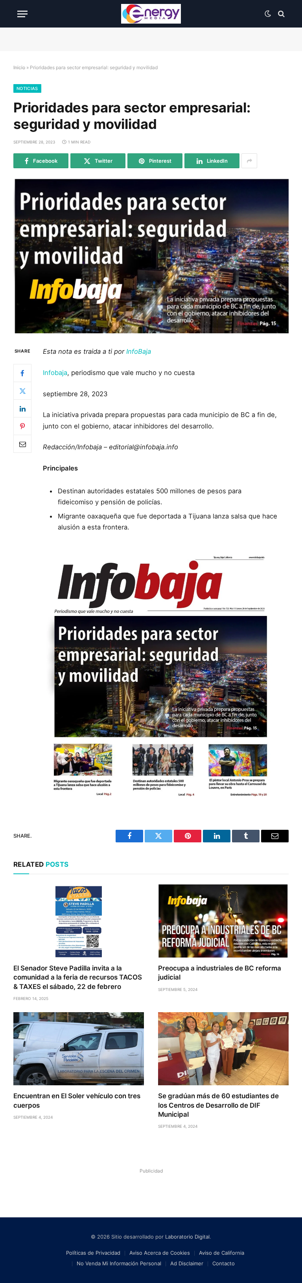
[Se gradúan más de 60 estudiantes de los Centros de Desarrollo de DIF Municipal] (223, 1049)
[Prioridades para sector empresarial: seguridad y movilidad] (151, 255)
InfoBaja (138, 351)
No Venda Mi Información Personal (119, 1263)
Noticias (27, 88)
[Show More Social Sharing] (249, 160)
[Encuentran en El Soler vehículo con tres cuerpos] (78, 1049)
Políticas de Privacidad (93, 1253)
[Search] (280, 14)
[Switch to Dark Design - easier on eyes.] (268, 13)
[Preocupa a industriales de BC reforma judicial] (223, 921)
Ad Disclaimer (186, 1263)
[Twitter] (22, 391)
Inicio (19, 67)
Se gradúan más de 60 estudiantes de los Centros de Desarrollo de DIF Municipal (218, 1105)
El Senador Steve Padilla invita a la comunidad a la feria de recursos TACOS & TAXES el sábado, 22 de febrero (77, 977)
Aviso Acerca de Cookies (159, 1253)
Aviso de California (221, 1253)
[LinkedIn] (22, 408)
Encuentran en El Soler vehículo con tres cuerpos (76, 1100)
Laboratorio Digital (187, 1236)
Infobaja (55, 373)
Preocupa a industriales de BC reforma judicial (219, 972)
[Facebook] (22, 373)
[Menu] (22, 14)
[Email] (22, 444)
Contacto (223, 1263)
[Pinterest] (22, 426)
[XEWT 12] (151, 14)
